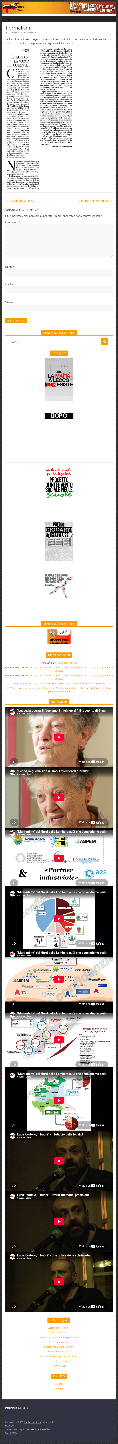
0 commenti (31, 32)
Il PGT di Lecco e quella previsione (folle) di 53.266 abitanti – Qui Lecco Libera (46, 688)
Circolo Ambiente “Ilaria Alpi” (59, 1346)
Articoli (59, 1383)
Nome (9, 266)
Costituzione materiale (95, 201)
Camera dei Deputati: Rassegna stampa (59, 1337)
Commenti (59, 1388)
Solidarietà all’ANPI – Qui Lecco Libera (32, 683)
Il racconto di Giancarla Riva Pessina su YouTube (80, 683)
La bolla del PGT (69, 662)
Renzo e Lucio (59, 1365)
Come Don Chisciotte (59, 1351)
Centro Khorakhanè (59, 1342)
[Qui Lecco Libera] (59, 3)
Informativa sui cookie (16, 1407)
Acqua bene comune (59, 1327)
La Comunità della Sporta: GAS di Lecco (59, 1356)
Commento (12, 222)
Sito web (10, 302)
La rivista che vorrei (59, 1361)
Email (9, 284)
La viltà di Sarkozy (20, 201)
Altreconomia (59, 1332)
